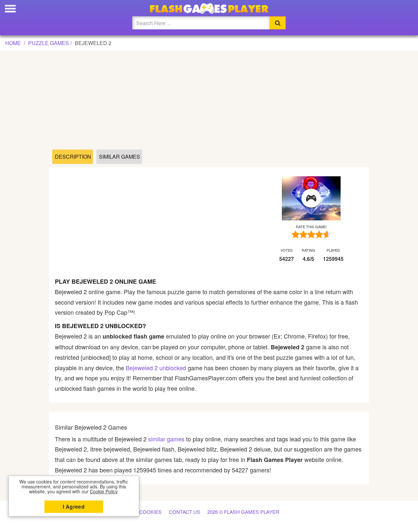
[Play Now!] (311, 198)
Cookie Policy (103, 491)
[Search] (277, 22)
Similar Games (119, 156)
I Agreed (74, 506)
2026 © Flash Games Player (243, 511)
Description (73, 156)
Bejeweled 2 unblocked (156, 367)
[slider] (311, 234)
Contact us (184, 511)
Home (13, 43)
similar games (166, 439)
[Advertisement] (209, 100)
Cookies (150, 511)
